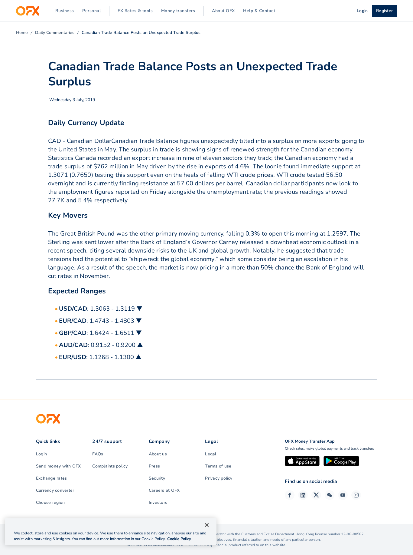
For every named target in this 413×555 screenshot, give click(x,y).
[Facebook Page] (289, 495)
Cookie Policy (179, 539)
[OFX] (27, 11)
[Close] (206, 525)
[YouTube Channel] (343, 495)
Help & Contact (259, 11)
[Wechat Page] (329, 495)
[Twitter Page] (316, 495)
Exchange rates (51, 478)
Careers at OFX (164, 490)
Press (154, 466)
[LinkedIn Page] (303, 495)
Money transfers (178, 11)
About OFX (223, 11)
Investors (158, 502)
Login (41, 454)
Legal (210, 454)
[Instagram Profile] (356, 495)
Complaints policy (110, 466)
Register (384, 11)
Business (64, 11)
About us (158, 454)
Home (22, 32)
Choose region (50, 502)
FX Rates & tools (135, 11)
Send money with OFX (58, 466)
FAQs (97, 454)
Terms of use (218, 466)
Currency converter (55, 490)
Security (157, 478)
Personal (91, 11)
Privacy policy (218, 478)
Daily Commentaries (54, 32)
